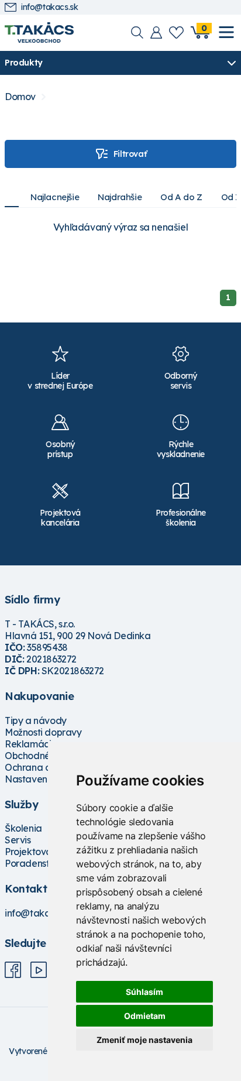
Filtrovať (129, 154)
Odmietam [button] (145, 1016)
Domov (20, 96)
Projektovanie (35, 851)
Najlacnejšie (54, 197)
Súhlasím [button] (144, 992)
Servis (18, 840)
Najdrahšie (120, 197)
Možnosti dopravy (43, 732)
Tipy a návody (36, 720)
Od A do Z (181, 197)
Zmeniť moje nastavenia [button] (144, 1040)
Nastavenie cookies (47, 779)
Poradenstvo (32, 863)
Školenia (23, 828)
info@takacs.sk (49, 7)
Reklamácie (31, 744)
